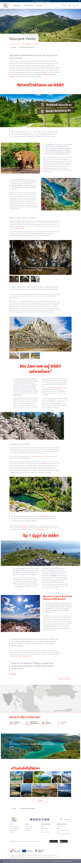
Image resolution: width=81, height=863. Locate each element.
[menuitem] (53, 841)
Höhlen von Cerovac (19, 228)
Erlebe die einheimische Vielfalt (63, 833)
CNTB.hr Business (44, 828)
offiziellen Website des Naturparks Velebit (22, 656)
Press (42, 830)
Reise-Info (27, 830)
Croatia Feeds (59, 826)
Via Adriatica (23, 527)
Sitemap (69, 861)
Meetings (43, 826)
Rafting (54, 387)
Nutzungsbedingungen (55, 861)
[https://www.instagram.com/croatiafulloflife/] (34, 819)
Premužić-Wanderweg (37, 456)
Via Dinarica (24, 525)
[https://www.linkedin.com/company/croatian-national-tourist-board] (45, 819)
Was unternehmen (29, 826)
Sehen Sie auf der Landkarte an (63, 710)
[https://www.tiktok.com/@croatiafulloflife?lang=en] (48, 819)
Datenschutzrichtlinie (63, 861)
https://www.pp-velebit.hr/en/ (65, 678)
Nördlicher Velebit (48, 74)
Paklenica (12, 76)
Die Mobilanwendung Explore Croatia (40, 1)
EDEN (58, 828)
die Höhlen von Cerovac (22, 226)
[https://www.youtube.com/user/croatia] (42, 819)
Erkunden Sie (12, 749)
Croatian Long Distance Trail (40, 529)
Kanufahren (60, 387)
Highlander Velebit (44, 516)
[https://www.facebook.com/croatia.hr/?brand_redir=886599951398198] (31, 819)
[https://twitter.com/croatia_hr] (37, 819)
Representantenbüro (45, 832)
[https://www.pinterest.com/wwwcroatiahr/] (40, 819)
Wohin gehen (28, 828)
